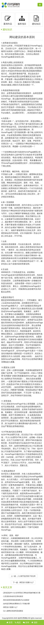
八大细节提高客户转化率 (26, 576)
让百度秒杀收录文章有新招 (13, 596)
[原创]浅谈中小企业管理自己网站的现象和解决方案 (21, 592)
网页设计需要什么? (26, 582)
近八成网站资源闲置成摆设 (13, 611)
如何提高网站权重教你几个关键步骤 (16, 603)
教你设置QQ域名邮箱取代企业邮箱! (16, 600)
